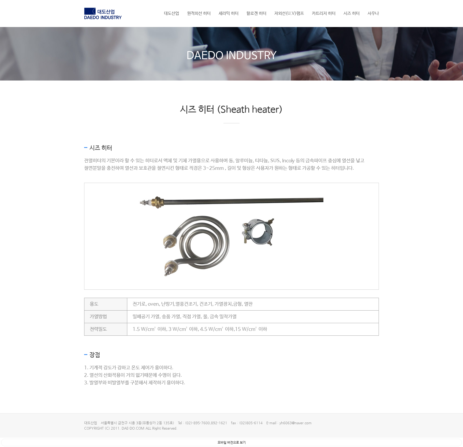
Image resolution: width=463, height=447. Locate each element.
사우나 (373, 13)
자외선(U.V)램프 (289, 13)
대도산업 (171, 13)
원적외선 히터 (199, 13)
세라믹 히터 (228, 13)
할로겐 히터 (256, 13)
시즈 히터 (351, 13)
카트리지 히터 (323, 13)
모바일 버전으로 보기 (232, 442)
